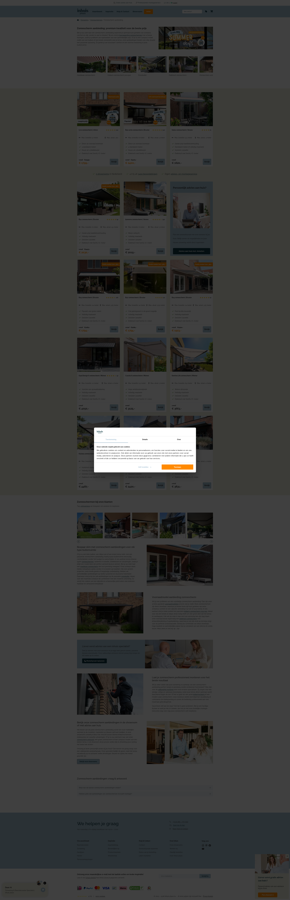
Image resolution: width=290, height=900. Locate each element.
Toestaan (177, 467)
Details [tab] (145, 439)
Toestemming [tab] (111, 439)
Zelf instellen (143, 467)
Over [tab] (179, 439)
